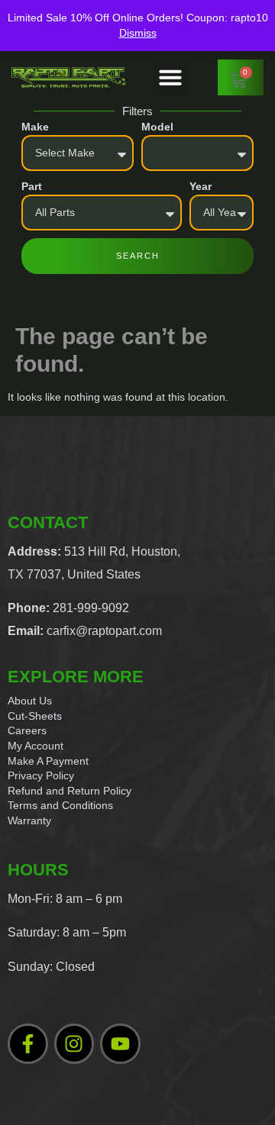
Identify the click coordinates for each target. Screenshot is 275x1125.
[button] (170, 77)
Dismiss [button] (138, 33)
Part (31, 186)
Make (35, 127)
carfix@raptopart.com (104, 630)
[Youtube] (120, 1043)
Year (200, 186)
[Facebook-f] (28, 1043)
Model (157, 127)
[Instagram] (74, 1043)
